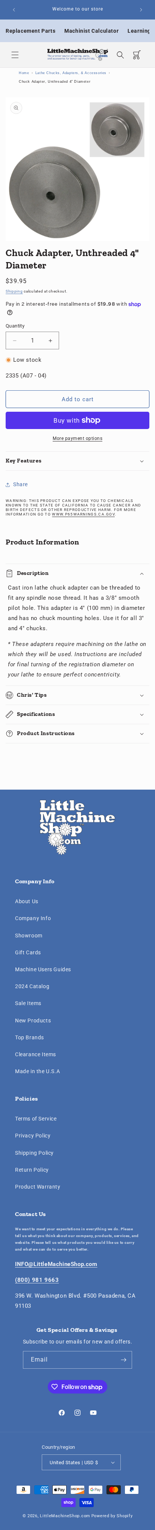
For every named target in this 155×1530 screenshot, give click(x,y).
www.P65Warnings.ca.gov (83, 514)
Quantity (15, 326)
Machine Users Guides (43, 969)
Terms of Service (36, 1119)
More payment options (77, 438)
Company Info (33, 918)
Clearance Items (35, 1054)
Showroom (29, 936)
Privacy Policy (32, 1136)
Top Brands (29, 1037)
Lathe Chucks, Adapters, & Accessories (70, 73)
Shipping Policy (34, 1153)
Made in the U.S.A (37, 1071)
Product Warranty (38, 1187)
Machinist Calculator (91, 31)
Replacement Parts (30, 31)
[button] (15, 55)
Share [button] (20, 484)
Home (24, 73)
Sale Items (28, 1003)
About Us (26, 901)
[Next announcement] (141, 10)
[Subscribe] (123, 1360)
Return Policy (32, 1170)
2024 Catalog (32, 986)
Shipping (14, 291)
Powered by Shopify (112, 1515)
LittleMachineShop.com (65, 1515)
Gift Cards (28, 952)
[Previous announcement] (14, 10)
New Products (33, 1020)
